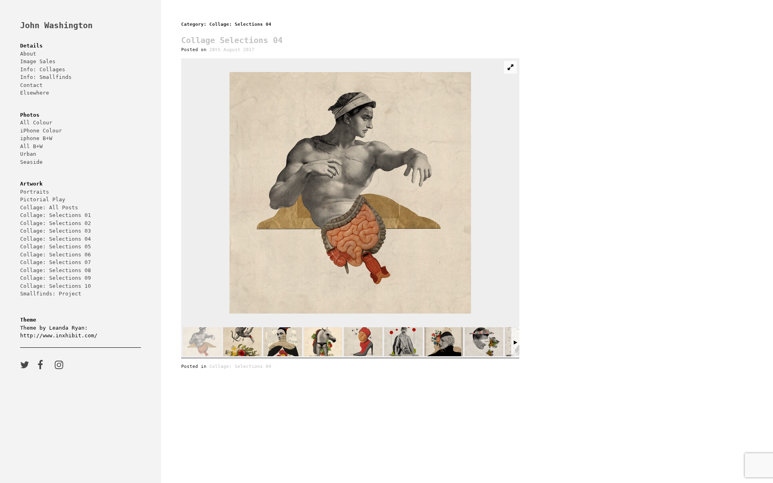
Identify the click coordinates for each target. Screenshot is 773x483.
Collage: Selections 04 (55, 239)
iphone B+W (36, 138)
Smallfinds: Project (50, 294)
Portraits (34, 192)
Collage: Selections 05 (55, 247)
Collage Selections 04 (232, 40)
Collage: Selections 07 (55, 262)
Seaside (31, 162)
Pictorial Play (42, 199)
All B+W (31, 146)
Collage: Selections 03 (55, 231)
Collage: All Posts (49, 207)
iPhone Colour (41, 131)
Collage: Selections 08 (55, 270)
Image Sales (38, 61)
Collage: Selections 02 (55, 223)
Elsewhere (34, 93)
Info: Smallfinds (46, 77)
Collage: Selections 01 (55, 215)
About (28, 54)
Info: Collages (42, 69)
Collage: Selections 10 (55, 286)
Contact (31, 85)
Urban (28, 154)
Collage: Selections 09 (55, 278)
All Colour (36, 123)
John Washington (56, 25)
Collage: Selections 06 (55, 255)
